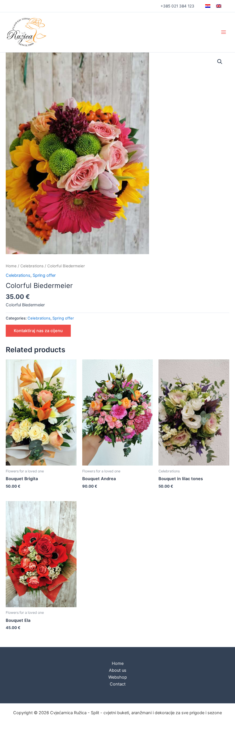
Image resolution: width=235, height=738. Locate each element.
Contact (118, 684)
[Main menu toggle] (223, 32)
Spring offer (44, 275)
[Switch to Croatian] (207, 6)
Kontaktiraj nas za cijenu (38, 330)
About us (117, 670)
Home (11, 266)
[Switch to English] (218, 6)
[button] (220, 62)
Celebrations (32, 266)
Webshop (117, 677)
